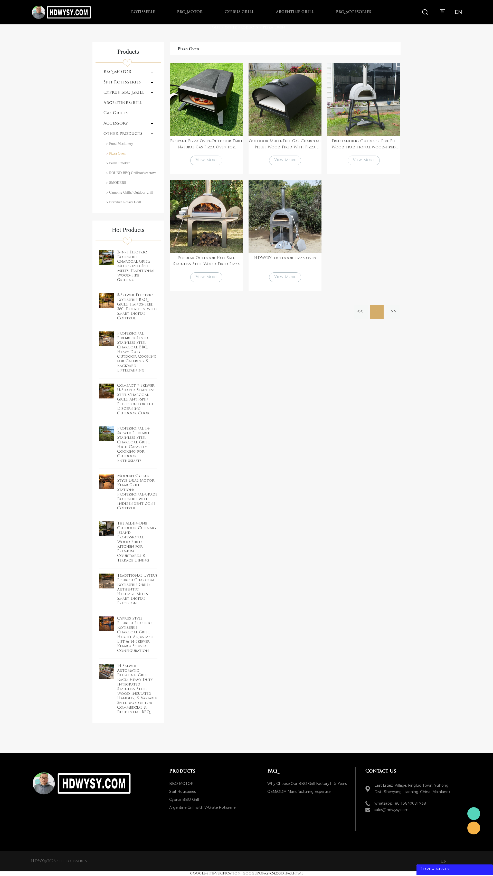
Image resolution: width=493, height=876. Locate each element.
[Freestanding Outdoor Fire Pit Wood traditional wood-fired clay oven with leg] (363, 99)
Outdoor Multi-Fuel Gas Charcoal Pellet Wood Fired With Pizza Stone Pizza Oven (285, 145)
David (473, 828)
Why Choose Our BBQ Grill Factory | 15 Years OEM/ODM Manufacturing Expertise (307, 784)
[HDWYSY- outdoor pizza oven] (285, 216)
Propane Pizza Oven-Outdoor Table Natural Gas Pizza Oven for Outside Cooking (206, 145)
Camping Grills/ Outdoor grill (131, 192)
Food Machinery (121, 144)
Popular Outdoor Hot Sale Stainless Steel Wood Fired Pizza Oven (206, 262)
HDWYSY (473, 813)
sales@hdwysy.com (391, 809)
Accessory (115, 123)
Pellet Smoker (119, 163)
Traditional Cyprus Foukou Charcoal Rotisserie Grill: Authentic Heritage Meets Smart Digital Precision (137, 589)
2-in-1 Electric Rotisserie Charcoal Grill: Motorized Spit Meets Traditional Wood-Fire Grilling (136, 266)
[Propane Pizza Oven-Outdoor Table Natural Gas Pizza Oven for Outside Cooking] (206, 99)
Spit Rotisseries (122, 82)
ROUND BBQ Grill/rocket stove (132, 173)
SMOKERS (117, 183)
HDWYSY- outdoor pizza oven (285, 258)
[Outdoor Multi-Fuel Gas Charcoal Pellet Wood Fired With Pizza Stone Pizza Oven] (285, 99)
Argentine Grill (295, 12)
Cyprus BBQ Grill (123, 93)
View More (206, 160)
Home (214, 28)
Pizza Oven (274, 28)
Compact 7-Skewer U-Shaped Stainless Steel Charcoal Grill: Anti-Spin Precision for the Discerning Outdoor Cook (136, 399)
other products (241, 28)
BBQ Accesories (353, 12)
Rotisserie (143, 12)
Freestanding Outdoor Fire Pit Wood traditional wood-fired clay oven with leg (363, 145)
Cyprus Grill (239, 12)
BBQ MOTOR (190, 12)
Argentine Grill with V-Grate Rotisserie (202, 807)
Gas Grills (115, 113)
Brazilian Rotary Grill (125, 202)
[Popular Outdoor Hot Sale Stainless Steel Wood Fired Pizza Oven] (206, 216)
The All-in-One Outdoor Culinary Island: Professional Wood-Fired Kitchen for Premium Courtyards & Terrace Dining (136, 542)
